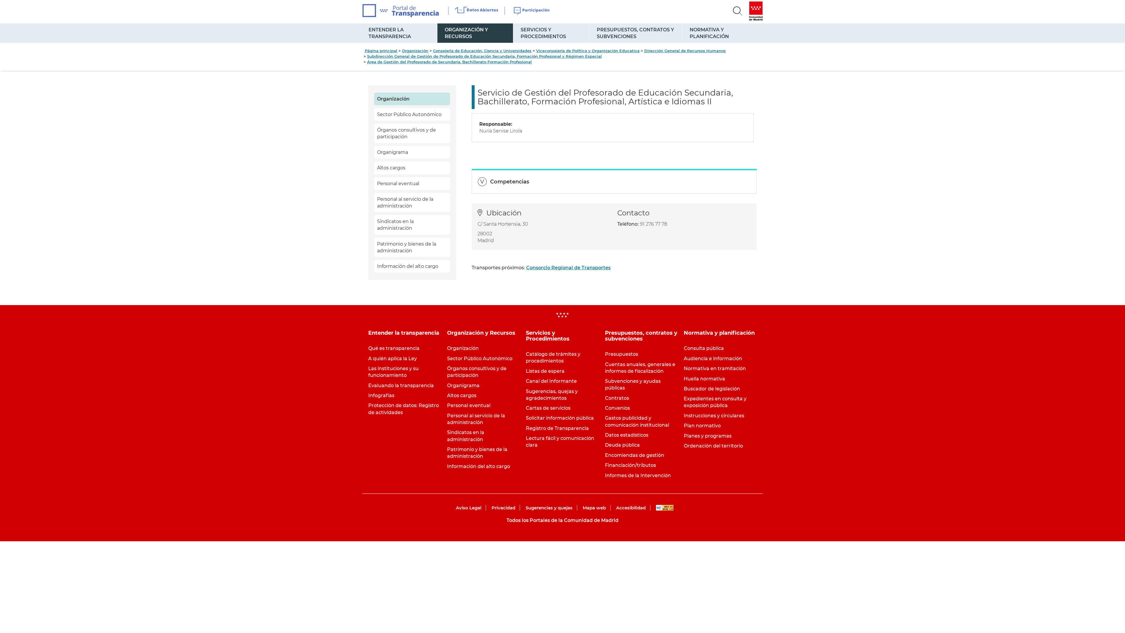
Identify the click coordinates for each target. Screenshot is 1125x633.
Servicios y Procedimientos (543, 33)
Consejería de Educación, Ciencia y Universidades (482, 50)
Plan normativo (702, 425)
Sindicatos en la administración (395, 225)
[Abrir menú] (738, 11)
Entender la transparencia (390, 33)
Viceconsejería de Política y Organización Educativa (588, 50)
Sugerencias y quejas (549, 508)
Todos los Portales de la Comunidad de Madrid (562, 520)
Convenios (617, 408)
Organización (415, 50)
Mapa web (594, 508)
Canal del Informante (551, 381)
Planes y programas (708, 436)
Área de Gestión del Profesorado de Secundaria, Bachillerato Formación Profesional (449, 61)
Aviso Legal (468, 508)
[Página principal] (400, 10)
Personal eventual (398, 183)
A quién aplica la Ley (392, 358)
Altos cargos (391, 168)
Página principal (381, 50)
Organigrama (392, 152)
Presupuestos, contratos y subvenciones (635, 33)
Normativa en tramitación (715, 368)
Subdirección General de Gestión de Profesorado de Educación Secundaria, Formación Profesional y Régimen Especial (484, 56)
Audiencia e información (713, 358)
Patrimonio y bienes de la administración (406, 247)
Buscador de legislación (712, 389)
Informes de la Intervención (638, 475)
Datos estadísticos (626, 435)
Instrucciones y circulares (714, 415)
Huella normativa (704, 379)
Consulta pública (704, 348)
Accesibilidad (631, 508)
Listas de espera (545, 371)
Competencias (509, 181)
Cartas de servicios (548, 408)
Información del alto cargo (407, 266)
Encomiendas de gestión (634, 455)
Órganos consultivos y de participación (406, 133)
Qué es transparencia (394, 348)
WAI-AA (665, 508)
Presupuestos (621, 354)
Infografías (381, 395)
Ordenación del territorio (713, 446)
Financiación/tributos (630, 465)
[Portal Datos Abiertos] (476, 11)
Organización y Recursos (466, 33)
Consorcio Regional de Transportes (568, 267)
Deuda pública (622, 445)
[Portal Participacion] (532, 11)
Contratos (617, 398)
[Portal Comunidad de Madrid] (756, 11)
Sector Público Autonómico (409, 114)
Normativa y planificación (709, 33)
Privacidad (503, 508)
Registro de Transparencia (557, 428)
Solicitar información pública (560, 418)
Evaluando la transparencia (401, 385)
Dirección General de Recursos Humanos (685, 50)
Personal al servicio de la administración (405, 202)
